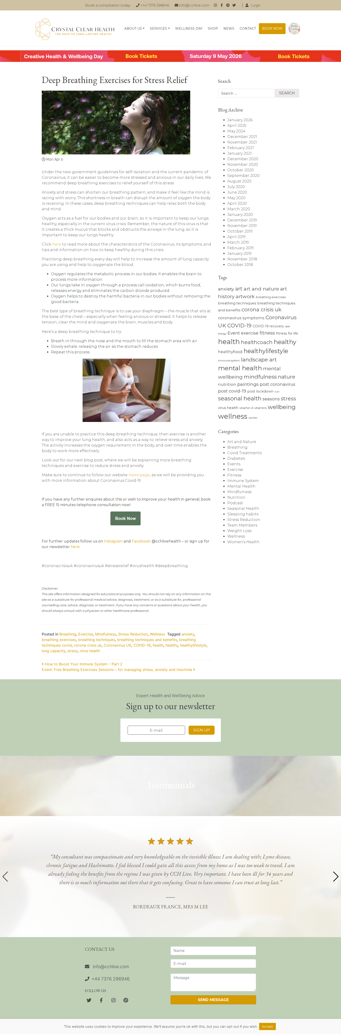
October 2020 (240, 170)
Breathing (67, 634)
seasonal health (239, 398)
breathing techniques (96, 639)
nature (286, 376)
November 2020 (242, 164)
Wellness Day (189, 28)
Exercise (85, 634)
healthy (171, 645)
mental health (240, 368)
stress (72, 650)
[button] (335, 876)
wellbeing (282, 406)
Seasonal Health (243, 508)
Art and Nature (241, 442)
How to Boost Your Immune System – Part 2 (83, 664)
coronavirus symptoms (241, 318)
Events (233, 464)
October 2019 (240, 231)
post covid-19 (232, 391)
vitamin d (246, 408)
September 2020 (243, 175)
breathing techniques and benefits (147, 639)
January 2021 (239, 153)
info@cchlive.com (193, 5)
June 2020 (237, 192)
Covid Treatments (244, 453)
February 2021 (240, 148)
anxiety (188, 634)
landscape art (259, 359)
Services (158, 28)
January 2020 (240, 214)
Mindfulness (105, 634)
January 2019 (239, 253)
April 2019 (236, 237)
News (228, 28)
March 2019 (238, 242)
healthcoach (257, 342)
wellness (232, 416)
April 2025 (236, 125)
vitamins (260, 408)
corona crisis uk (88, 645)
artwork (245, 296)
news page (139, 475)
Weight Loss (239, 531)
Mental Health (241, 486)
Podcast (235, 503)
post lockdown (260, 391)
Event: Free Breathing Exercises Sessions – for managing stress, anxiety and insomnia (117, 669)
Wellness (157, 634)
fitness (267, 333)
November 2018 (242, 259)
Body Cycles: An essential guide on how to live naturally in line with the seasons (294, 28)
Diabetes (236, 458)
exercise (249, 333)
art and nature (261, 289)
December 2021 (242, 136)
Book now (272, 28)
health (158, 645)
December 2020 (242, 159)
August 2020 (239, 181)
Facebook (141, 541)
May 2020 (236, 198)
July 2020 (236, 187)
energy (222, 333)
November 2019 (242, 225)
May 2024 (236, 131)
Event (234, 333)
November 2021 (242, 142)
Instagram (113, 541)
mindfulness (260, 376)
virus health (90, 650)
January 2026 (239, 120)
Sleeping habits (242, 514)
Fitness (234, 475)
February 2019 (240, 248)
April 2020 (237, 203)
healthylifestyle (193, 645)
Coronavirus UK (117, 645)
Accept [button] (267, 1026)
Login (255, 5)
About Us (133, 28)
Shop (213, 28)
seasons (271, 399)
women (252, 417)
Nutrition (236, 497)
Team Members (242, 525)
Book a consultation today (107, 5)
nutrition (227, 384)
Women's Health (243, 542)
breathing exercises (59, 639)
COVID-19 (142, 645)
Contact (248, 28)
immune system (229, 360)
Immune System (243, 481)
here (56, 244)
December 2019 (242, 220)
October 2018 (240, 264)
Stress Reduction (133, 634)
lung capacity (53, 650)
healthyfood (230, 351)
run (277, 391)
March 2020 (238, 209)
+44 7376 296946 (154, 5)
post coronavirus (277, 384)
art (238, 288)
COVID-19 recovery (268, 326)
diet (287, 326)
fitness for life (287, 333)
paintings (248, 384)
